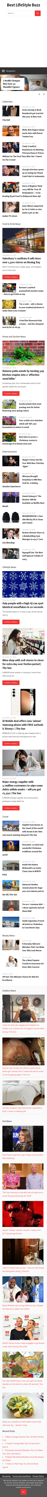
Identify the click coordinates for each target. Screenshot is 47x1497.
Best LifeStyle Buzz (23, 4)
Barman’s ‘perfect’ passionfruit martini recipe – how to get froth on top (22, 290)
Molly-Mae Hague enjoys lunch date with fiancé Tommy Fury (33, 133)
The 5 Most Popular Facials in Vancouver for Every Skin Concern (33, 963)
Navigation (10, 71)
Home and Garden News (14, 336)
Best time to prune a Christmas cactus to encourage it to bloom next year (20, 440)
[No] (44, 1487)
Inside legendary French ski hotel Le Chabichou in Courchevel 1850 (33, 924)
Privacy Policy (38, 1476)
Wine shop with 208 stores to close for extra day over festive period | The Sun (23, 664)
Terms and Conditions (21, 1476)
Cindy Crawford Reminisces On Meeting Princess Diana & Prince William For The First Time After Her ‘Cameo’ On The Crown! (23, 153)
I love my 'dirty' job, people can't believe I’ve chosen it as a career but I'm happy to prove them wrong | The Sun (23, 1028)
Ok (23, 1492)
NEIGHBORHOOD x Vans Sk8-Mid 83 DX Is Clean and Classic (32, 519)
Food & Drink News (11, 224)
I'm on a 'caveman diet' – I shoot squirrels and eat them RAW (33, 907)
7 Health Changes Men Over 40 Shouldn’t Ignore (11, 83)
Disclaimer (6, 1476)
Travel (5, 816)
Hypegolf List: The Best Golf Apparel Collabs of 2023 (32, 555)
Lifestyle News (9, 567)
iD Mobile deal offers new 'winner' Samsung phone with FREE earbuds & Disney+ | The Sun (22, 724)
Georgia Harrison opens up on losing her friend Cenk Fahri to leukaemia (33, 172)
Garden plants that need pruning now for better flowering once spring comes (21, 407)
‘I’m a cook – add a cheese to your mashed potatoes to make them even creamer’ (23, 307)
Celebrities (7, 101)
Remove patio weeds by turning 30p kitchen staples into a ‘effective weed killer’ (23, 374)
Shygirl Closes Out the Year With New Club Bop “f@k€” (33, 463)
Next (44, 94)
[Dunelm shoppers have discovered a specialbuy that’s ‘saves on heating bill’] (23, 1104)
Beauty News (8, 935)
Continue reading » (11, 277)
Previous (39, 94)
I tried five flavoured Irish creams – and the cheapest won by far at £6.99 (23, 323)
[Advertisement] (23, 40)
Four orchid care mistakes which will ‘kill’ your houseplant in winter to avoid (22, 423)
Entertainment (9, 451)
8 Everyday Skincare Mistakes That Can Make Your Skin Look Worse (33, 947)
